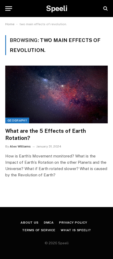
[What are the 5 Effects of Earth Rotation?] (56, 94)
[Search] (105, 8)
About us (29, 222)
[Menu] (8, 8)
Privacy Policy (73, 222)
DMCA (49, 222)
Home (9, 24)
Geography (17, 120)
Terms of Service (38, 230)
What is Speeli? (76, 230)
